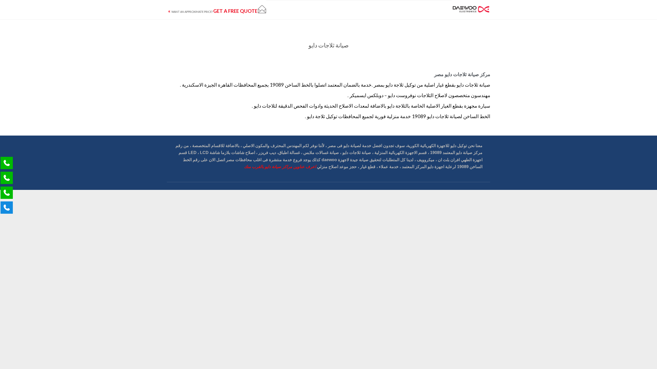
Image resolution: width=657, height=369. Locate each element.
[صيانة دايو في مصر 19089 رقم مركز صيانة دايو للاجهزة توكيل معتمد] (471, 9)
